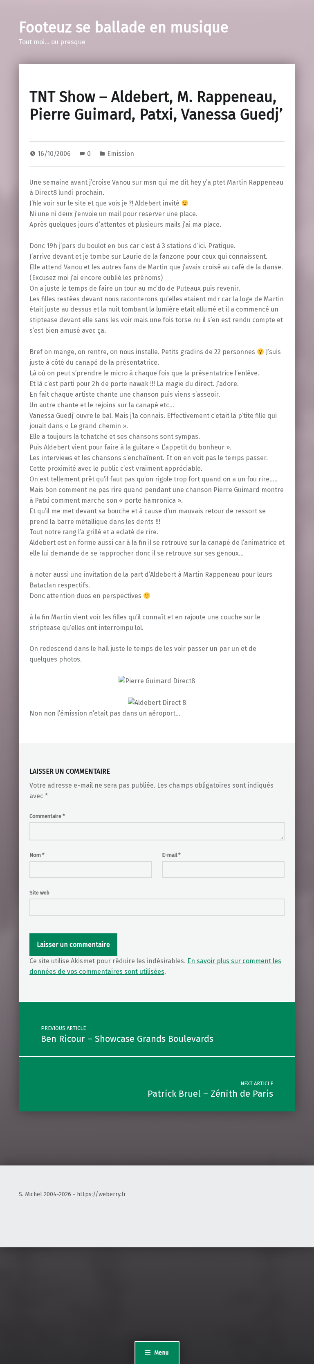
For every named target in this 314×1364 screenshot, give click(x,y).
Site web (39, 893)
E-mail (171, 855)
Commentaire (47, 816)
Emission (120, 154)
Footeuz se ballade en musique (124, 27)
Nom (37, 855)
